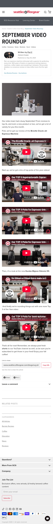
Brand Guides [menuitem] (44, 20)
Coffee (4, 47)
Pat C (29, 52)
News (17, 47)
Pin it (17, 377)
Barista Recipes (8, 426)
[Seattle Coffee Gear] (26, 12)
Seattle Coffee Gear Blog (15, 29)
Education (6, 436)
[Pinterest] (13, 509)
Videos (33, 47)
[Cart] (49, 12)
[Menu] (4, 12)
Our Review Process (10, 73)
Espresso (11, 47)
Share (8, 377)
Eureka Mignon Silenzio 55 (37, 271)
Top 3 (28, 47)
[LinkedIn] (17, 509)
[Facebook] (10, 509)
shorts (5, 348)
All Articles (6, 421)
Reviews (22, 47)
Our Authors (22, 73)
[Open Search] (45, 12)
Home (4, 29)
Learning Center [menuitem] (29, 20)
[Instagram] (6, 509)
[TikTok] (3, 509)
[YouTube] (20, 509)
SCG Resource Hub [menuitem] (11, 20)
